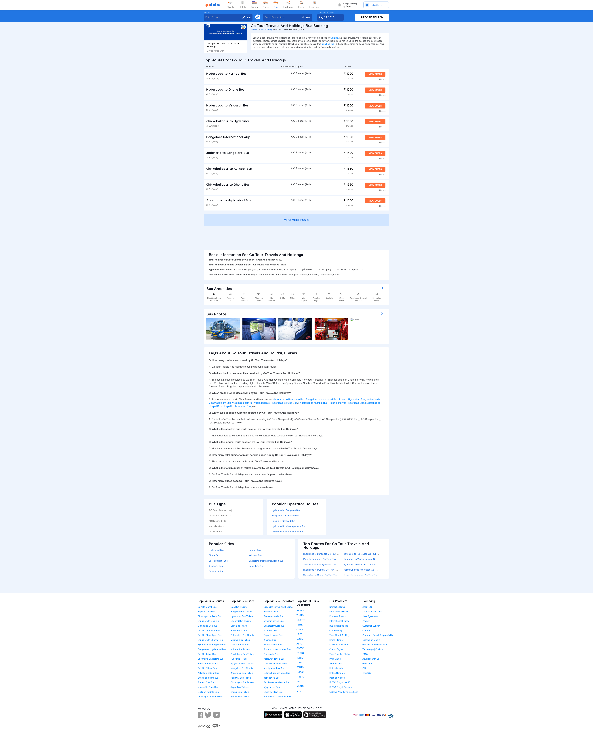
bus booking (328, 43)
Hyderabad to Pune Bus (284, 402)
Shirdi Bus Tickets (239, 630)
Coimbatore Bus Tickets (242, 635)
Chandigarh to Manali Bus (210, 696)
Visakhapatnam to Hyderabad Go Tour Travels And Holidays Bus (334, 564)
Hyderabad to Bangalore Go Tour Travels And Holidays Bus (332, 553)
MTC (298, 690)
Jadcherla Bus (216, 565)
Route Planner (336, 639)
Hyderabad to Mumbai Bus (313, 402)
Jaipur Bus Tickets (239, 687)
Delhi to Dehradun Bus (209, 630)
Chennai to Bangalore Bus (210, 658)
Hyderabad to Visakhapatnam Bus (288, 526)
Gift (364, 668)
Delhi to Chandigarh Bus (209, 635)
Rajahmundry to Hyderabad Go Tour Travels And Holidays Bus (374, 569)
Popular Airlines (337, 677)
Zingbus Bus (270, 639)
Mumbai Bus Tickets (240, 639)
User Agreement (370, 616)
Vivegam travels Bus (274, 620)
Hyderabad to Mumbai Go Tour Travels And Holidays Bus (331, 569)
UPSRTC (300, 619)
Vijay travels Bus (272, 687)
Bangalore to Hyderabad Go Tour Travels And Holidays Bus (372, 553)
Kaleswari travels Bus (274, 658)
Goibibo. (334, 37)
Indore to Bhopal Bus (208, 663)
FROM (207, 12)
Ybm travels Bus (272, 677)
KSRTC (299, 657)
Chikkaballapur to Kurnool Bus (229, 169)
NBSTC (300, 686)
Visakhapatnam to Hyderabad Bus (251, 402)
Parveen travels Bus (273, 616)
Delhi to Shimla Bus (207, 668)
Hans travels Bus (272, 611)
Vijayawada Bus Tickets (242, 663)
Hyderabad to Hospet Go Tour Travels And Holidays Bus (330, 575)
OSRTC (300, 629)
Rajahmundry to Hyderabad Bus (346, 402)
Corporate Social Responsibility (377, 635)
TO (265, 12)
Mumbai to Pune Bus (208, 687)
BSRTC (300, 667)
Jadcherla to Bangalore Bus (227, 153)
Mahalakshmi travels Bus (276, 663)
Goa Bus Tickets (239, 606)
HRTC (299, 634)
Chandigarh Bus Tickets (242, 682)
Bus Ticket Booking (338, 625)
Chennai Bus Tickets (241, 620)
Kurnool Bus (255, 550)
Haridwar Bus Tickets (241, 677)
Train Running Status (339, 654)
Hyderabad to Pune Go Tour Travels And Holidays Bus (370, 564)
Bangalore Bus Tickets (241, 611)
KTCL (299, 681)
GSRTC (300, 648)
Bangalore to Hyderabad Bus (322, 399)
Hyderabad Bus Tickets (242, 616)
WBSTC (300, 676)
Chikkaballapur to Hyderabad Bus (231, 121)
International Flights (339, 620)
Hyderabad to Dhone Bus (225, 89)
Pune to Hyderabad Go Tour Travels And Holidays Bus (329, 559)
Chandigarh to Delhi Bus (209, 616)
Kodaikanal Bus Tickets (242, 672)
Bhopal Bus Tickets (240, 691)
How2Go (366, 672)
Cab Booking (335, 630)
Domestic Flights (337, 616)
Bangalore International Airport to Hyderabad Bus (244, 137)
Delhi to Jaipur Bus (207, 654)
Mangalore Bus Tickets (242, 668)
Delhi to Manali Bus (207, 606)
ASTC (299, 643)
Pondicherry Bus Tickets (242, 654)
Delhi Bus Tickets (239, 625)
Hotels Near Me (337, 672)
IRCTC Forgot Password (341, 687)
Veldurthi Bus (255, 555)
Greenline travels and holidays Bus (281, 606)
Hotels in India (336, 668)
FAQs (365, 654)
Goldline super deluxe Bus (276, 682)
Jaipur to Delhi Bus (207, 611)
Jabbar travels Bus (273, 644)
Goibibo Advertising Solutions (343, 691)
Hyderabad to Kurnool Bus (226, 73)
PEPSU (300, 671)
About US (367, 606)
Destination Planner (339, 644)
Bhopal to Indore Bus (208, 677)
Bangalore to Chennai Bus (210, 639)
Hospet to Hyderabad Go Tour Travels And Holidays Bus (370, 575)
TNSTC (300, 615)
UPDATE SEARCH (372, 17)
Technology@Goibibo (372, 649)
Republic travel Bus (273, 635)
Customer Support (371, 625)
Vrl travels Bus (271, 630)
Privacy (366, 620)
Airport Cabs (335, 663)
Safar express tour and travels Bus (280, 696)
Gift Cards (367, 663)
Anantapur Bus (216, 571)
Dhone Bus (214, 555)
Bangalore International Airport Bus (266, 560)
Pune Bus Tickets (239, 658)
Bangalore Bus (256, 565)
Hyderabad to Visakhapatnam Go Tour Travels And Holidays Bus (375, 559)
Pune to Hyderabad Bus (352, 399)
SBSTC (299, 638)
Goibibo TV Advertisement (375, 644)
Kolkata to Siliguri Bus (208, 672)
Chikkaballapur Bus (218, 560)
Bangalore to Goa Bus (208, 620)
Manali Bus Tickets (240, 644)
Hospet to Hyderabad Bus (237, 406)
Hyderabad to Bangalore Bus (289, 399)
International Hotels (338, 611)
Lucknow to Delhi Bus (208, 691)
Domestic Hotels (337, 606)
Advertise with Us (370, 658)
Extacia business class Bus (277, 672)
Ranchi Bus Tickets (240, 696)
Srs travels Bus (271, 654)
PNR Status (335, 658)
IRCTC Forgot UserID (339, 682)
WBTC (299, 662)
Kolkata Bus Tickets (240, 649)
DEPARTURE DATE (326, 12)
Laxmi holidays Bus (273, 691)
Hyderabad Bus (216, 550)
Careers (366, 630)
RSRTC (300, 653)
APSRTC (300, 610)
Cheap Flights (336, 649)
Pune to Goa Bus (206, 682)
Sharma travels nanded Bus (277, 649)
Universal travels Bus (274, 625)
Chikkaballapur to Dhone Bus (228, 184)
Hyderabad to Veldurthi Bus (227, 105)
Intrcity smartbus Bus (274, 668)
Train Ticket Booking (339, 635)
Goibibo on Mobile (371, 639)
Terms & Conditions (372, 611)
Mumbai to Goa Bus (207, 625)
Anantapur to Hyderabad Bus (228, 200)
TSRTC (300, 624)
